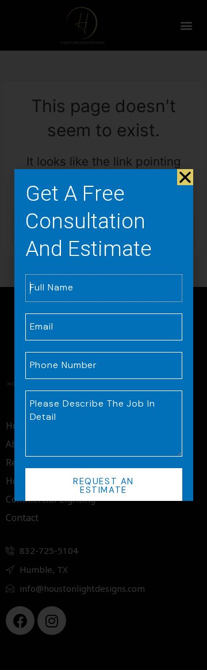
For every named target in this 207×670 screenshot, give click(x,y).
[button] (185, 177)
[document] (103, 335)
